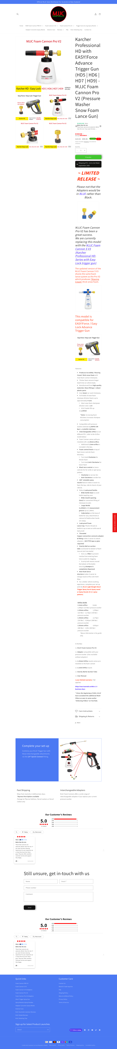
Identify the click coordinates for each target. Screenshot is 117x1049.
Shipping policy (80, 1045)
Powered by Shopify (43, 1045)
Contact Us (62, 983)
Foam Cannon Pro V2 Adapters (25, 996)
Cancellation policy (90, 1045)
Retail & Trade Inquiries (66, 986)
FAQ (60, 990)
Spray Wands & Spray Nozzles (24, 1002)
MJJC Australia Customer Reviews (26, 1012)
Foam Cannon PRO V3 (22, 983)
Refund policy (52, 1045)
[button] (18, 14)
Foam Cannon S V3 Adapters (24, 990)
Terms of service (70, 1045)
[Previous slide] (76, 126)
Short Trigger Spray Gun (23, 999)
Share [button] (78, 723)
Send (29, 907)
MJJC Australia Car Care (32, 1045)
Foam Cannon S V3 (21, 986)
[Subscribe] (48, 1029)
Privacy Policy (63, 999)
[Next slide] (100, 126)
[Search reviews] (16, 832)
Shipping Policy (63, 993)
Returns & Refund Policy (66, 996)
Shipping (86, 141)
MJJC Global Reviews (22, 1015)
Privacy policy (61, 1045)
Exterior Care (19, 1009)
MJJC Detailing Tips (21, 1018)
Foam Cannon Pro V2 (22, 993)
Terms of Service (64, 1002)
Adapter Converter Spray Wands (25, 1005)
